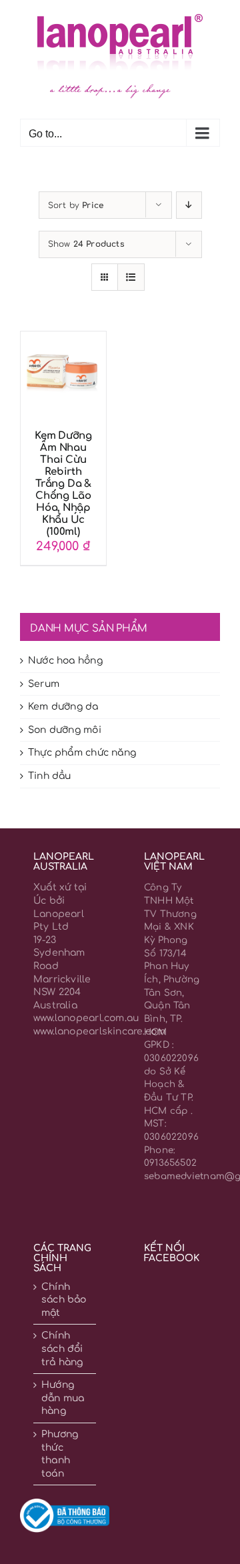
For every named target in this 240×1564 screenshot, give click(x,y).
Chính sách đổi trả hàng (62, 1349)
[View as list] (131, 277)
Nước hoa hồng (65, 661)
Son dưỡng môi (64, 730)
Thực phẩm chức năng (82, 753)
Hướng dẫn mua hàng (62, 1398)
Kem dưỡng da (63, 707)
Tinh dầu (49, 776)
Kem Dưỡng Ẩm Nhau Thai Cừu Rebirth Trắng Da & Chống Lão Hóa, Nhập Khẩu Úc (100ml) (63, 484)
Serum (43, 684)
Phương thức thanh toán (59, 1454)
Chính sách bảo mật (64, 1300)
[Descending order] (189, 205)
